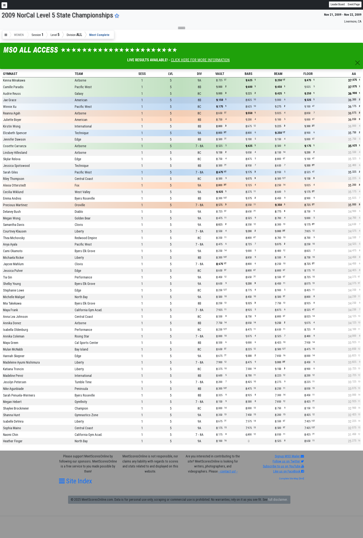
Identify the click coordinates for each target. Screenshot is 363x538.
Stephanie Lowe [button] (13, 290)
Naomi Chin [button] (10, 435)
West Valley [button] (82, 192)
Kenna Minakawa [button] (14, 80)
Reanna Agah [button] (11, 113)
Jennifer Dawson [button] (14, 139)
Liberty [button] (79, 231)
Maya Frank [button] (10, 310)
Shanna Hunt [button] (11, 415)
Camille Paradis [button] (13, 87)
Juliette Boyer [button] (12, 120)
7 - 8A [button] (199, 146)
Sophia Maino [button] (12, 428)
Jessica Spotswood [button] (16, 166)
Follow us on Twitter (287, 461)
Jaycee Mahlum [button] (13, 264)
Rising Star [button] (82, 336)
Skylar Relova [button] (11, 159)
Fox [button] (77, 185)
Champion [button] (81, 408)
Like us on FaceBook (287, 471)
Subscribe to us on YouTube (282, 466)
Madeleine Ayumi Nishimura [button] (21, 362)
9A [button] (199, 80)
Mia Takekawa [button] (12, 303)
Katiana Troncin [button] (13, 369)
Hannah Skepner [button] (14, 356)
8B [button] (199, 87)
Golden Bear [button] (83, 218)
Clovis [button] (79, 225)
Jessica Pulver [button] (13, 271)
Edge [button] (78, 139)
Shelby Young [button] (12, 284)
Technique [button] (81, 133)
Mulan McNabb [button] (13, 349)
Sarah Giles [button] (10, 172)
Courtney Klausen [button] (14, 231)
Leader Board (338, 4)
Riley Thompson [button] (13, 179)
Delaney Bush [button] (12, 212)
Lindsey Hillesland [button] (15, 153)
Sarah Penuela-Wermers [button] (19, 395)
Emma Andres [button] (12, 198)
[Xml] (301, 478)
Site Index (78, 481)
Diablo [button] (79, 212)
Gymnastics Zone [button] (86, 415)
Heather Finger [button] (12, 441)
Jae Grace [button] (9, 100)
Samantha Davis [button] (13, 225)
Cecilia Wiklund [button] (13, 192)
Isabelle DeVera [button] (13, 421)
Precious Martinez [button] (15, 205)
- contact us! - (228, 471)
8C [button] (199, 94)
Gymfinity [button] (81, 402)
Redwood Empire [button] (86, 238)
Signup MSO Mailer (288, 456)
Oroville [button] (80, 205)
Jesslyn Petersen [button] (14, 382)
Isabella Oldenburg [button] (15, 330)
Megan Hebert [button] (12, 402)
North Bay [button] (81, 297)
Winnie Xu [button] (9, 107)
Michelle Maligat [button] (14, 297)
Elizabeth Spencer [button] (15, 133)
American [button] (81, 100)
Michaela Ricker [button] (13, 258)
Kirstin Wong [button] (11, 126)
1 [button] (142, 80)
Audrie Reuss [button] (12, 94)
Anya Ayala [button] (10, 244)
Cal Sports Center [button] (86, 343)
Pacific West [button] (83, 87)
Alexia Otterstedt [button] (14, 185)
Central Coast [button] (84, 179)
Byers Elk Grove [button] (85, 251)
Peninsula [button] (81, 389)
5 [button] (171, 80)
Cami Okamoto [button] (12, 251)
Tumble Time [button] (83, 382)
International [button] (83, 126)
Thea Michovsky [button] (14, 238)
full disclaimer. (278, 499)
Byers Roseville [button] (85, 198)
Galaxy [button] (79, 94)
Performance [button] (83, 277)
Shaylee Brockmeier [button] (16, 408)
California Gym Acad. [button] (88, 310)
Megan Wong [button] (11, 218)
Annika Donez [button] (12, 323)
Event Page (354, 4)
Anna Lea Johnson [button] (15, 317)
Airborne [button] (80, 80)
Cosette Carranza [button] (14, 146)
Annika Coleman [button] (13, 336)
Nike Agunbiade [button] (13, 389)
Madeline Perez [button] (13, 376)
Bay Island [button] (81, 349)
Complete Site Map (288, 478)
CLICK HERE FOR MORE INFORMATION (200, 60)
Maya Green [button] (10, 343)
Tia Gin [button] (7, 277)
